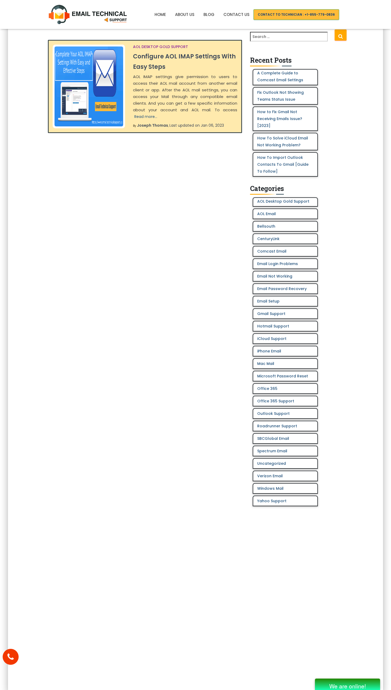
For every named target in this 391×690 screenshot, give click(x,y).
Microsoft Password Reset (282, 376)
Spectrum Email (272, 451)
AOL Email (266, 213)
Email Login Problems (277, 263)
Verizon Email (270, 476)
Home (160, 14)
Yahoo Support (271, 501)
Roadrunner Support (277, 426)
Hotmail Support (273, 326)
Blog (208, 14)
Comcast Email (271, 251)
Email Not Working (274, 276)
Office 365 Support (275, 401)
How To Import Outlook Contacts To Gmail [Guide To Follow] (283, 164)
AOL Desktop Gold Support (160, 46)
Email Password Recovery (282, 288)
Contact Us (236, 14)
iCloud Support (271, 338)
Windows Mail (270, 488)
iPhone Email (269, 351)
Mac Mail (265, 363)
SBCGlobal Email (273, 438)
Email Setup (268, 301)
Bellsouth (266, 226)
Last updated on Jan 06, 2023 (196, 125)
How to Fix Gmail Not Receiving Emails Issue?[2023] (279, 118)
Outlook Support (273, 413)
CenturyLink (268, 238)
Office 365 (267, 388)
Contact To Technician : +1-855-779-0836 (296, 14)
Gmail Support (271, 313)
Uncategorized (271, 463)
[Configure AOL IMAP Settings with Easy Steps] (89, 86)
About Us (184, 14)
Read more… (145, 116)
